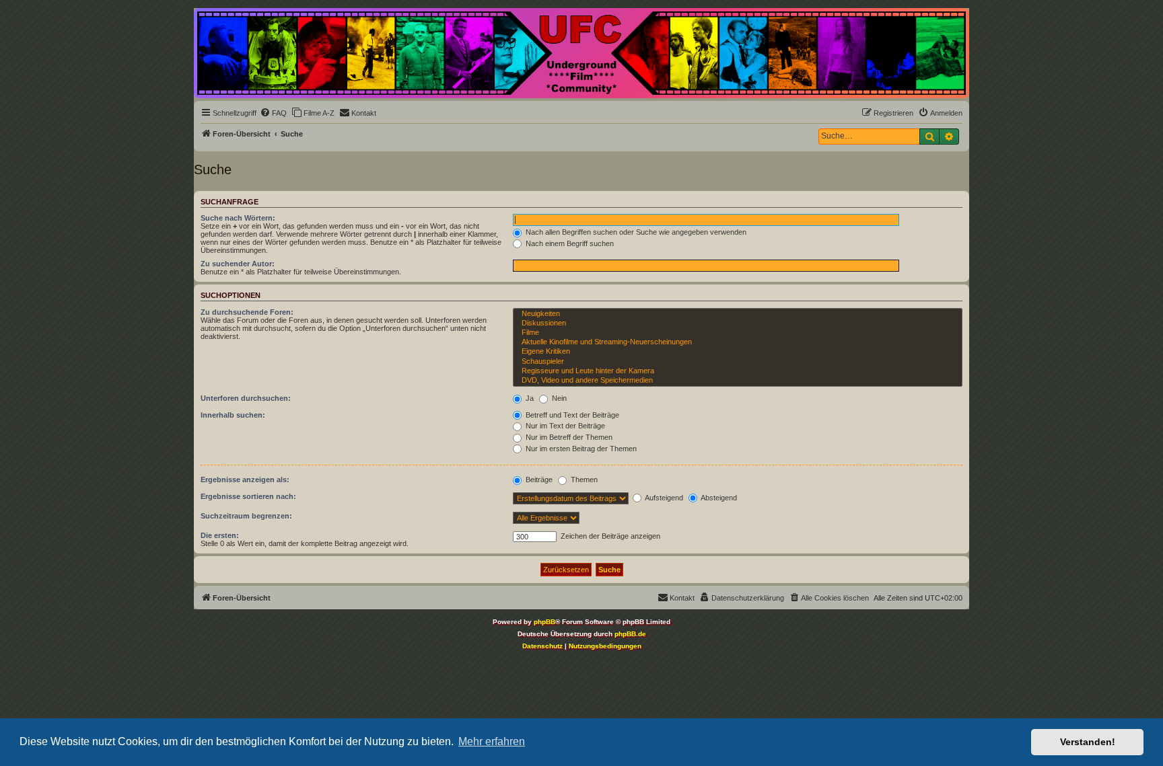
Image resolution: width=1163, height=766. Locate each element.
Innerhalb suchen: (233, 415)
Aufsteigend (663, 498)
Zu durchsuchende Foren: (247, 312)
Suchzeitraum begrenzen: (246, 516)
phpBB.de (630, 634)
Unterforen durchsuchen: (246, 398)
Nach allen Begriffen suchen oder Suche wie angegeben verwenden (635, 232)
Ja (529, 398)
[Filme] (737, 333)
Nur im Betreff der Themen (568, 437)
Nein (558, 398)
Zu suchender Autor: (238, 264)
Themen (583, 479)
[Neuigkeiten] (737, 314)
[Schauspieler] (737, 362)
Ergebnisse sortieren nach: (248, 496)
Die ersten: (220, 535)
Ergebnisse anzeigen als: (245, 479)
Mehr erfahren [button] (491, 741)
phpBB (544, 621)
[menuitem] (273, 113)
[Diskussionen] (737, 323)
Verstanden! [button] (1087, 741)
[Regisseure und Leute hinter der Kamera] (737, 371)
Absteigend (718, 498)
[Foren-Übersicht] (581, 53)
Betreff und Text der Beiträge (571, 415)
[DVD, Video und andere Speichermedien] (737, 380)
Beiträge (538, 479)
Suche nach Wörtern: (238, 218)
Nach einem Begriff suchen (569, 243)
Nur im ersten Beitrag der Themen (580, 449)
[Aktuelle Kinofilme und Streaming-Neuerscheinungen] (737, 342)
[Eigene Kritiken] (737, 351)
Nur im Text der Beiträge (564, 426)
